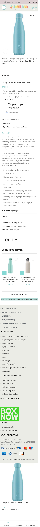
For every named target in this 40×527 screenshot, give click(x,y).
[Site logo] (19, 7)
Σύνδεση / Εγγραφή (9, 380)
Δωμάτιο (5, 350)
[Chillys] (10, 240)
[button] (4, 273)
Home (4, 59)
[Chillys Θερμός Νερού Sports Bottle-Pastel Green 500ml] (10, 265)
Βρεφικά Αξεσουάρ (9, 347)
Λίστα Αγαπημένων (9, 384)
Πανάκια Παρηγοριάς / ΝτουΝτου (14, 368)
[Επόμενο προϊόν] (8, 68)
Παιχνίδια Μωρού (8, 364)
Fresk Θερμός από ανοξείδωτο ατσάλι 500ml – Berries (28, 279)
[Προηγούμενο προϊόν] (3, 68)
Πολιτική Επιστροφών (10, 394)
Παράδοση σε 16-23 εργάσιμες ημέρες (15, 336)
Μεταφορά (6, 361)
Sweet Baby (17, 459)
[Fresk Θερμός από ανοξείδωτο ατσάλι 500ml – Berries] (28, 265)
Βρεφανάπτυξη (22, 59)
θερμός (16, 230)
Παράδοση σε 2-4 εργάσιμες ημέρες (14, 340)
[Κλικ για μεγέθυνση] (5, 51)
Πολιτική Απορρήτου (9, 430)
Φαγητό (33, 59)
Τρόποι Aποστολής (9, 387)
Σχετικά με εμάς (8, 427)
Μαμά (4, 357)
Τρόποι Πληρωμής (8, 391)
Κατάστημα (11, 59)
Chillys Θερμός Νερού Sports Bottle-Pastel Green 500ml (10, 279)
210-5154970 (33, 2)
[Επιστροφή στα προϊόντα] (5, 68)
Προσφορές (6, 371)
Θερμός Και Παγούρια (9, 61)
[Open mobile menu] (4, 7)
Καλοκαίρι (5, 354)
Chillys (11, 230)
